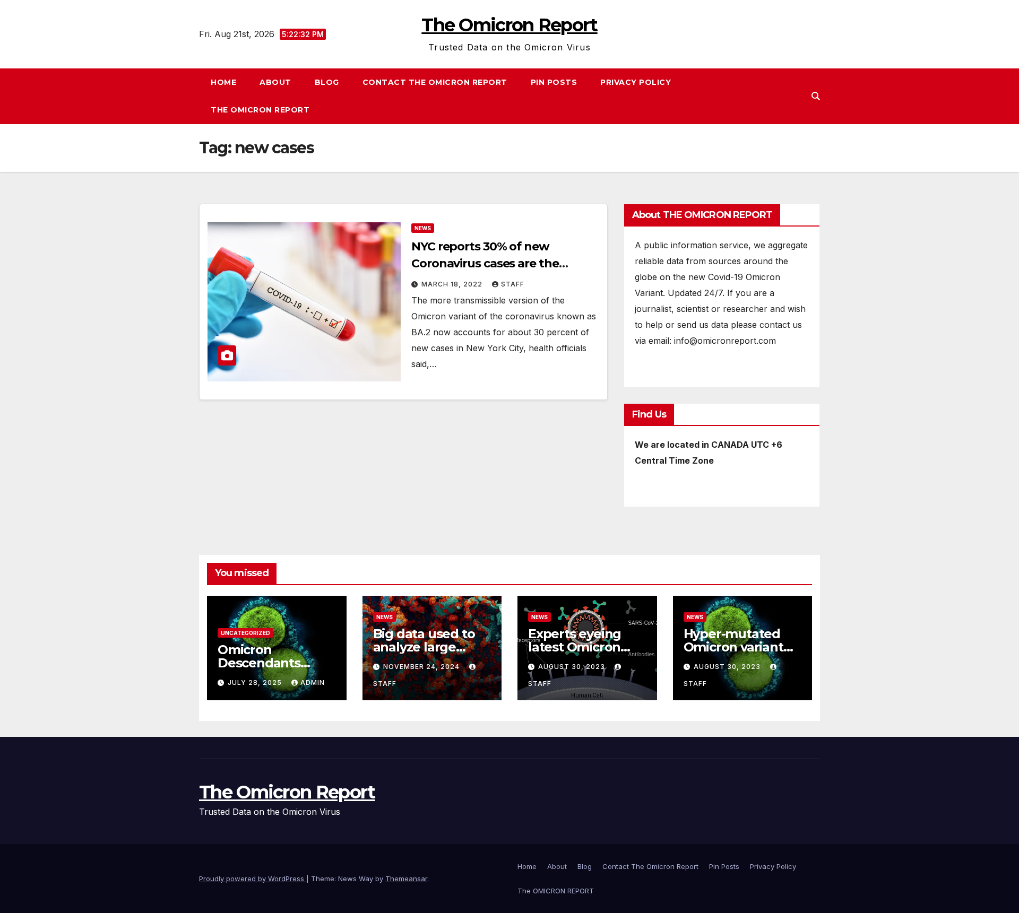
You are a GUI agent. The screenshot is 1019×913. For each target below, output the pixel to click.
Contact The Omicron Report (434, 82)
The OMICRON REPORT (260, 110)
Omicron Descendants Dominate (259, 663)
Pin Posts (554, 82)
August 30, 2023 (572, 667)
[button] (815, 96)
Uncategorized (245, 633)
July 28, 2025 (256, 682)
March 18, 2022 (453, 284)
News (422, 228)
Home (223, 82)
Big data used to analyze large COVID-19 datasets (429, 647)
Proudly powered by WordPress (252, 878)
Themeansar (406, 878)
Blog (327, 82)
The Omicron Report (509, 25)
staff (512, 284)
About (275, 82)
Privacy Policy (635, 82)
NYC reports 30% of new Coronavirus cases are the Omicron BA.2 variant (485, 263)
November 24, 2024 (422, 667)
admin (312, 682)
